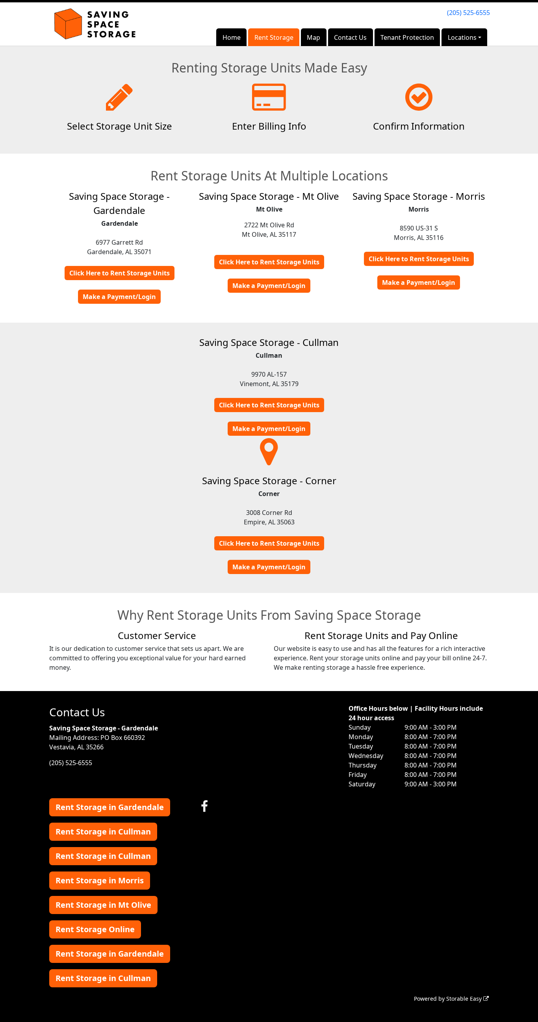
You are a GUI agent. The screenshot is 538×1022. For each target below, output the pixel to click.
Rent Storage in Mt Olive (103, 904)
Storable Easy (464, 998)
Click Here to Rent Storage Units (119, 273)
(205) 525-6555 (468, 12)
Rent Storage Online (95, 929)
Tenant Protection (407, 37)
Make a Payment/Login (119, 296)
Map (313, 37)
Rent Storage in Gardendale (110, 807)
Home (232, 37)
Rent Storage (273, 37)
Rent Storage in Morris (100, 880)
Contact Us (350, 37)
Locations (462, 37)
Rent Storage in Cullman (103, 831)
